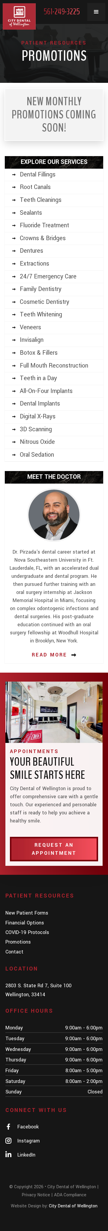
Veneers (30, 327)
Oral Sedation (37, 455)
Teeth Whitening (41, 314)
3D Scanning (36, 429)
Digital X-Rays (38, 416)
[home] (19, 16)
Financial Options (24, 922)
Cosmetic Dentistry (44, 302)
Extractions (34, 264)
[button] (96, 12)
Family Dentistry (41, 289)
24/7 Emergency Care (48, 276)
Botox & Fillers (39, 353)
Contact (14, 951)
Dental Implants (40, 404)
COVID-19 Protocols (27, 932)
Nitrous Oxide (37, 442)
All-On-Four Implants (46, 391)
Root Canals (35, 187)
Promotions (18, 942)
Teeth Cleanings (41, 200)
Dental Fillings (38, 174)
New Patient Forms (26, 912)
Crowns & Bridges (43, 238)
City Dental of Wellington (73, 1206)
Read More (49, 654)
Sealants (31, 213)
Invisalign (32, 340)
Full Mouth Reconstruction (54, 366)
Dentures (31, 251)
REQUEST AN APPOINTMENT (54, 849)
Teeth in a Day (38, 378)
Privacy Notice (36, 1195)
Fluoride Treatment (44, 225)
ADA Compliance (70, 1195)
